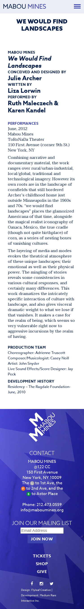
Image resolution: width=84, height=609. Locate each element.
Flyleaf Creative (41, 590)
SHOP (42, 564)
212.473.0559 (49, 505)
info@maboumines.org (42, 510)
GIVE (42, 572)
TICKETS (42, 556)
